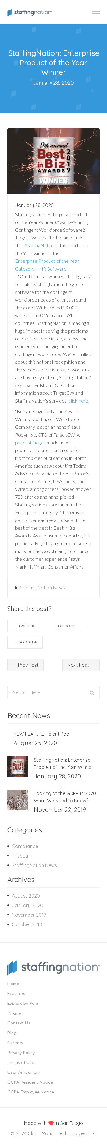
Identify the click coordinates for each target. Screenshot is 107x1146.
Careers (15, 1042)
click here (78, 400)
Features (16, 993)
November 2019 (29, 915)
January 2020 (27, 905)
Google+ (27, 642)
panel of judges (30, 442)
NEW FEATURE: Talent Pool (41, 734)
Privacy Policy (21, 1052)
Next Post (78, 665)
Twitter (26, 626)
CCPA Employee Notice (30, 1091)
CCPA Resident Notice (30, 1081)
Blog (11, 1032)
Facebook (66, 626)
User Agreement (24, 1072)
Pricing (14, 1013)
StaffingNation (40, 245)
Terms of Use (20, 1062)
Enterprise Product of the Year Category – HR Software (47, 264)
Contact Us (18, 1022)
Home (13, 983)
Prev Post (28, 665)
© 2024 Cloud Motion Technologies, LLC (53, 1133)
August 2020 (26, 896)
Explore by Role (22, 1003)
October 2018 (27, 924)
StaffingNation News (42, 588)
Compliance (25, 846)
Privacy (20, 856)
